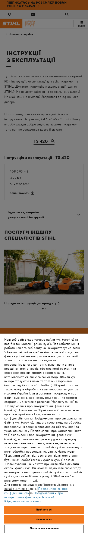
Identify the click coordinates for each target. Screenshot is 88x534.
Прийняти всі (44, 510)
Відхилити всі (44, 519)
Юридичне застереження (22, 501)
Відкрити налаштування (44, 529)
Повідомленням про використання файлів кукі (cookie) (33, 495)
